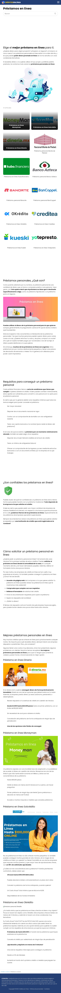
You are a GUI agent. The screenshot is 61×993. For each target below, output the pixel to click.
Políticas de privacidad (36, 989)
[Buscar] (54, 13)
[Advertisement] (30, 34)
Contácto (47, 989)
